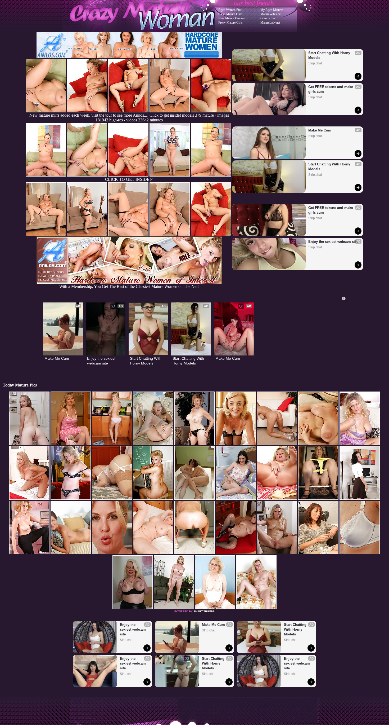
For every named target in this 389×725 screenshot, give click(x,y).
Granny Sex (267, 18)
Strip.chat (315, 63)
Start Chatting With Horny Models (329, 55)
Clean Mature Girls (230, 14)
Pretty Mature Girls (230, 22)
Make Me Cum (319, 130)
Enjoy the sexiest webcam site (333, 242)
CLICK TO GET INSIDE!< (129, 179)
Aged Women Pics (230, 10)
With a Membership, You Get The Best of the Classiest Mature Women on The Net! (129, 286)
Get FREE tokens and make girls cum (331, 89)
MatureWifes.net (270, 14)
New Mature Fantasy (231, 18)
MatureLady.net (270, 22)
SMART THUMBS (204, 611)
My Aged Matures (271, 10)
